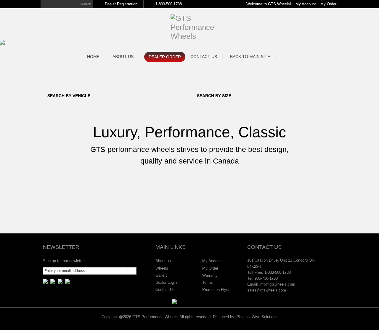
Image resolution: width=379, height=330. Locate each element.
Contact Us (203, 56)
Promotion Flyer (215, 289)
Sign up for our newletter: (64, 261)
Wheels (161, 268)
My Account (306, 4)
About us (163, 261)
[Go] (45, 4)
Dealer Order (165, 57)
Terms (207, 282)
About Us (123, 56)
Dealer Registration (121, 4)
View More (189, 182)
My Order (328, 4)
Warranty (210, 275)
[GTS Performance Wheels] (192, 18)
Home (93, 56)
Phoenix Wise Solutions (257, 317)
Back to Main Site (250, 56)
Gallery (161, 275)
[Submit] (132, 271)
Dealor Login (166, 282)
